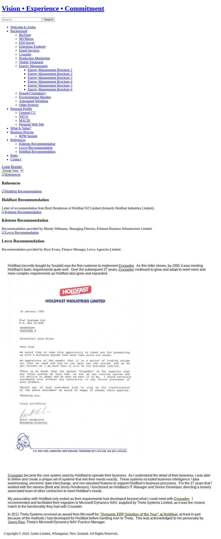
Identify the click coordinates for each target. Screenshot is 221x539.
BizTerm (25, 35)
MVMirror (26, 39)
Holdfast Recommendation (37, 151)
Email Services (29, 50)
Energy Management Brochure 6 (50, 89)
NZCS (23, 116)
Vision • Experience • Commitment (53, 8)
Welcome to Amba (23, 27)
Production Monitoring (34, 58)
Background (18, 31)
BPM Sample (28, 136)
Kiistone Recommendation (37, 144)
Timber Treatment (31, 62)
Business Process (22, 132)
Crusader (25, 54)
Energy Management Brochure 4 (50, 81)
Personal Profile (21, 109)
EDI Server (27, 43)
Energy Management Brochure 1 (50, 70)
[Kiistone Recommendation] (21, 212)
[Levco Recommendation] (20, 232)
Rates (14, 155)
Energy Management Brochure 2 (50, 74)
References (17, 140)
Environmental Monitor (35, 97)
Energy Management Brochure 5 (50, 85)
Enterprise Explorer (32, 46)
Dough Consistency (32, 93)
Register (16, 167)
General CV (27, 112)
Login (6, 167)
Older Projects (28, 105)
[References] (11, 174)
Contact (15, 159)
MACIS (24, 120)
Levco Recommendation (35, 147)
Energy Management (33, 66)
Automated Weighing (33, 101)
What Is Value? (20, 128)
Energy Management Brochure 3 (50, 77)
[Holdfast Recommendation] (22, 191)
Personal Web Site (31, 124)
